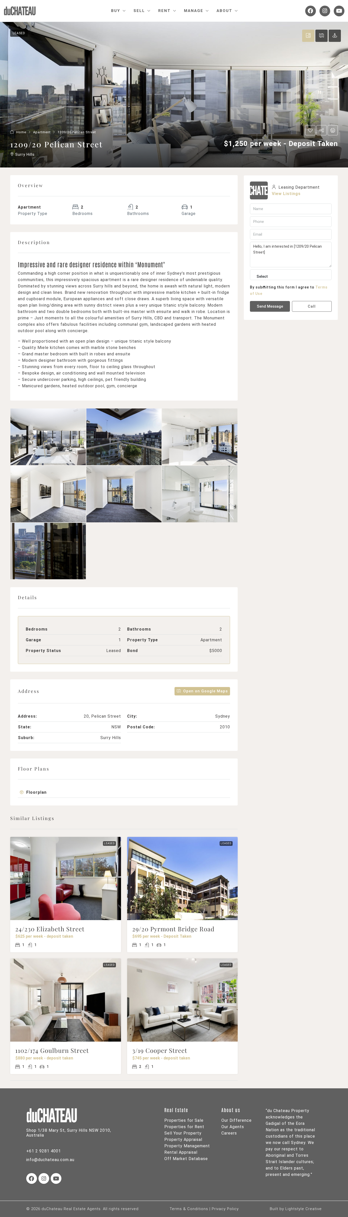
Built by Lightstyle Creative (296, 1209)
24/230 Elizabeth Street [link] (50, 929)
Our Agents (232, 1126)
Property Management (187, 1145)
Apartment (42, 132)
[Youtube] (339, 11)
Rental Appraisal (180, 1152)
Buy (115, 10)
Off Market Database (186, 1158)
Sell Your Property (183, 1133)
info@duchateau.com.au (50, 1159)
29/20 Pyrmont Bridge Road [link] (173, 929)
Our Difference (236, 1120)
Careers (229, 1133)
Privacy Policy (225, 1209)
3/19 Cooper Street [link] (159, 1050)
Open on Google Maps (205, 691)
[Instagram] (324, 11)
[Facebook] (310, 11)
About (224, 10)
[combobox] (262, 281)
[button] (310, 130)
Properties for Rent (184, 1126)
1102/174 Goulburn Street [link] (52, 1050)
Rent (164, 10)
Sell (139, 10)
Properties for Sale (184, 1120)
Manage (193, 10)
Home (21, 132)
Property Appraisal (183, 1139)
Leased (19, 33)
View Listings (286, 193)
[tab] (308, 36)
